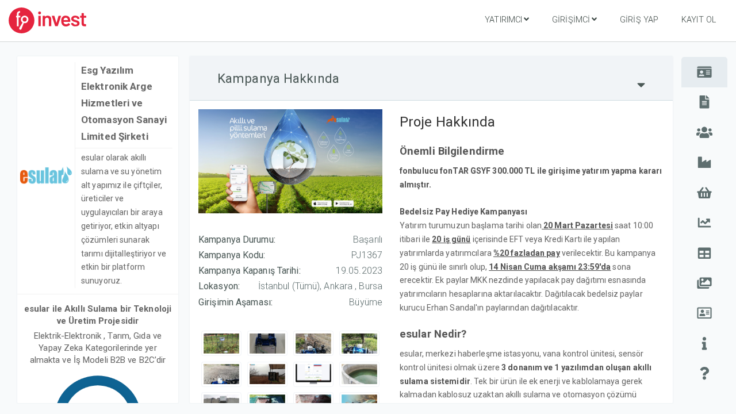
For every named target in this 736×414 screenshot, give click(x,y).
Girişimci (571, 20)
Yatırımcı (503, 20)
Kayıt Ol (698, 20)
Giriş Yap (639, 20)
